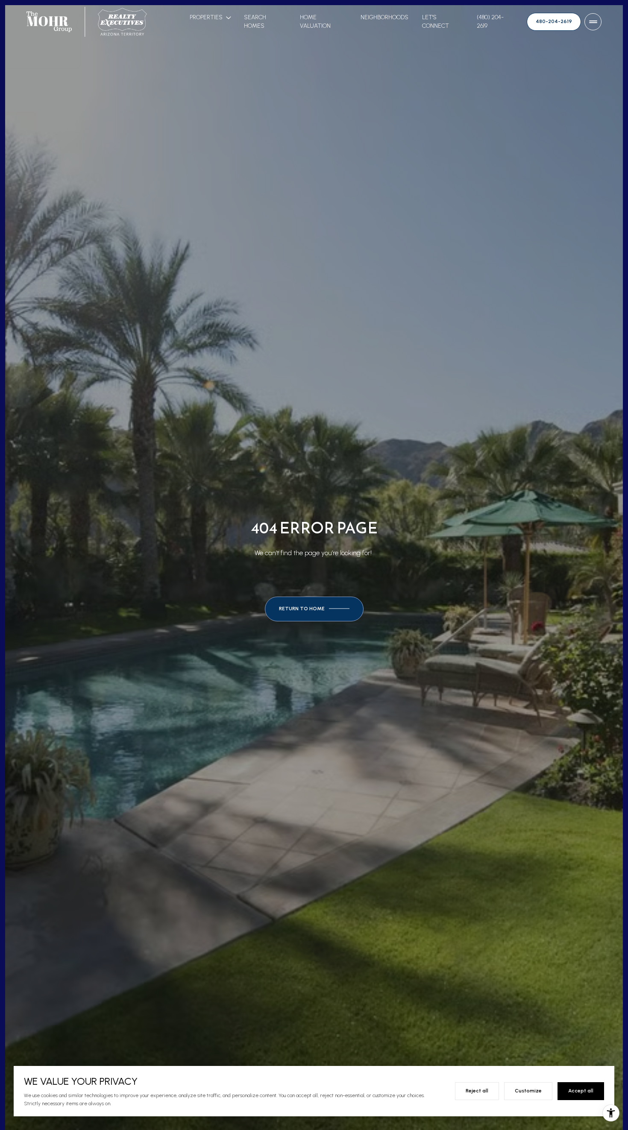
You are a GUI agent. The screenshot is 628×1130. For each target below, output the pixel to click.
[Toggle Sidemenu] (593, 21)
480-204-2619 (554, 21)
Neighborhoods (384, 17)
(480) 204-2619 (490, 21)
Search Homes (255, 21)
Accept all (580, 1091)
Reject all (477, 1091)
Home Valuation (315, 21)
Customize (528, 1091)
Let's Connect (435, 21)
